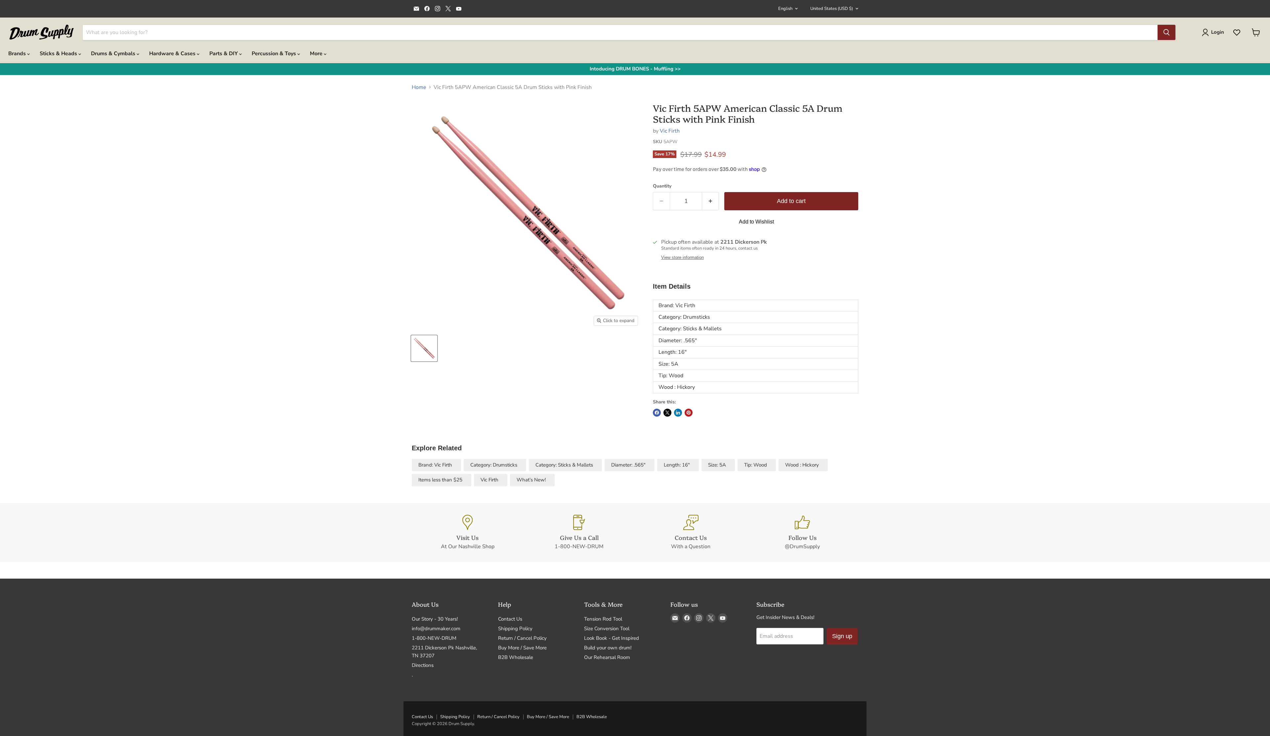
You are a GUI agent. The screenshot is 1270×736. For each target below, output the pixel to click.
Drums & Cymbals (114, 53)
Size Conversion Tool (606, 628)
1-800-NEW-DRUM (434, 638)
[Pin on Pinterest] (689, 413)
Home (419, 87)
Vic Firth (670, 131)
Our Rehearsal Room (607, 657)
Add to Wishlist (756, 222)
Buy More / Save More (522, 647)
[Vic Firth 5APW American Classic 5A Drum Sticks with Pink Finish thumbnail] (424, 348)
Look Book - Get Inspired (611, 638)
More (317, 53)
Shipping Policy (515, 628)
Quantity (662, 186)
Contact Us (510, 619)
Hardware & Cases (173, 53)
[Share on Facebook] (657, 413)
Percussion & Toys (274, 53)
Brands (17, 53)
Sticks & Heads (59, 53)
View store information (682, 257)
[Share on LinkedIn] (678, 413)
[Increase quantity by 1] (710, 201)
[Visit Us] (468, 533)
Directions (423, 665)
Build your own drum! (607, 647)
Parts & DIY (224, 53)
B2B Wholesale (515, 657)
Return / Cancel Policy (522, 638)
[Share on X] (667, 413)
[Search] (1166, 32)
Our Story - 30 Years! (435, 619)
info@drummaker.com (436, 628)
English (785, 9)
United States (831, 9)
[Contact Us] (691, 533)
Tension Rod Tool (603, 619)
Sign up (842, 636)
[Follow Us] (803, 533)
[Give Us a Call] (579, 533)
